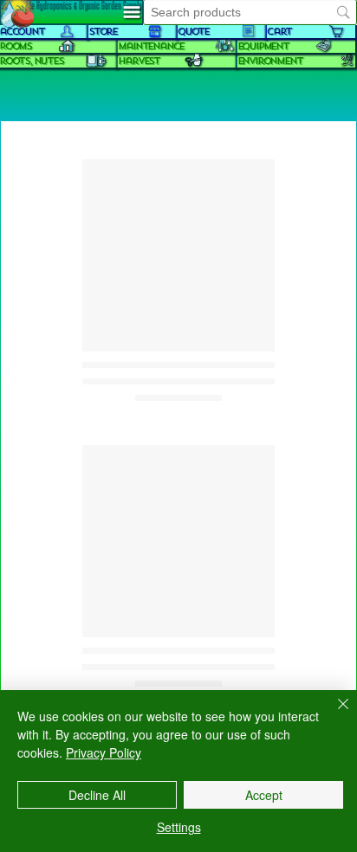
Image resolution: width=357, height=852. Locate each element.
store (102, 31)
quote (193, 31)
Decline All (97, 795)
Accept (263, 795)
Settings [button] (179, 827)
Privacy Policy (103, 752)
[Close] (333, 714)
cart (279, 31)
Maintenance (151, 46)
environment (269, 61)
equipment (263, 46)
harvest (138, 61)
